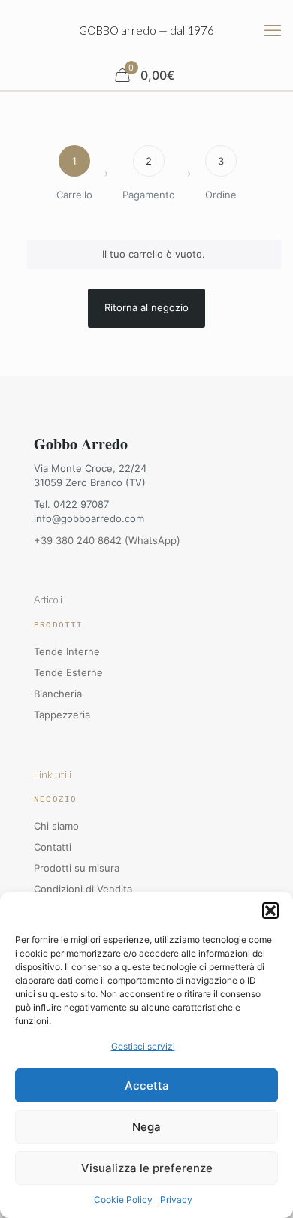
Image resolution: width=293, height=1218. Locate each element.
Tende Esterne (68, 672)
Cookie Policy (123, 1199)
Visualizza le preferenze (147, 1168)
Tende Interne (67, 651)
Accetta (147, 1085)
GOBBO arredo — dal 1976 (146, 30)
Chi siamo (56, 826)
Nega (146, 1127)
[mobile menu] (272, 30)
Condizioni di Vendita (83, 889)
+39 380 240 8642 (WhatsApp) (107, 540)
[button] (270, 910)
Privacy (176, 1199)
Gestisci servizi (143, 1046)
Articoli (48, 600)
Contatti (52, 847)
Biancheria (58, 694)
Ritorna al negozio (146, 307)
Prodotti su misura (76, 868)
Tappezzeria (62, 715)
